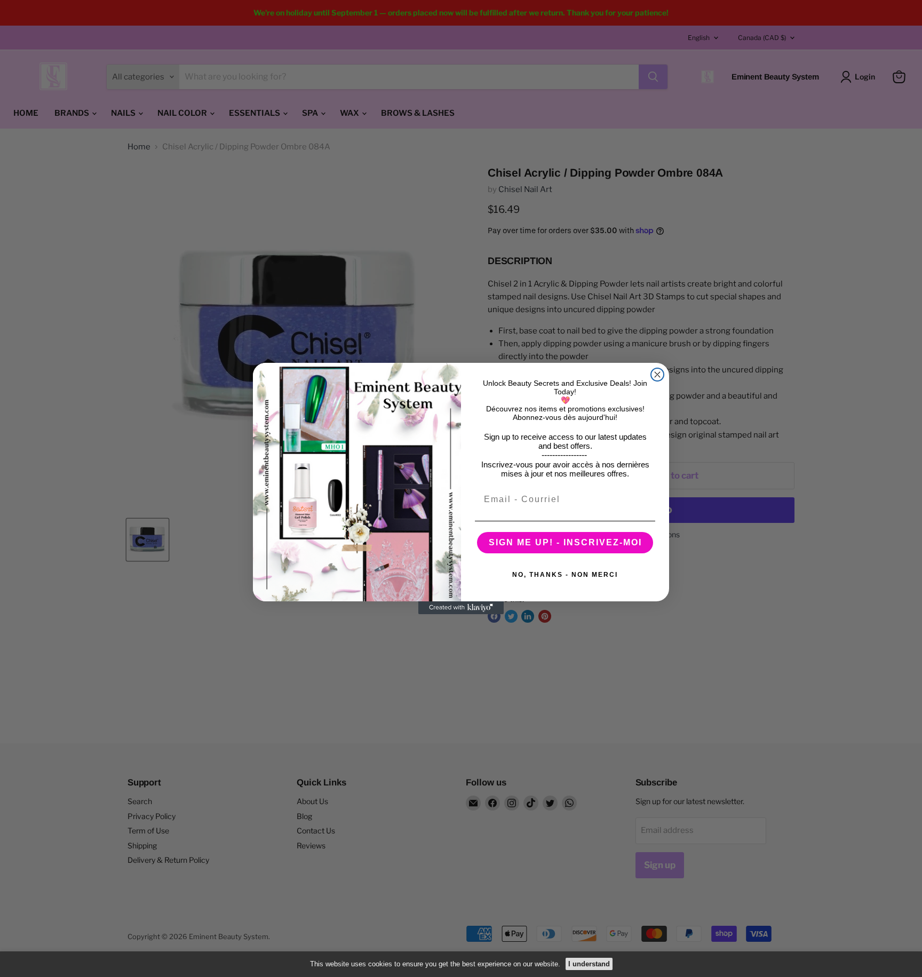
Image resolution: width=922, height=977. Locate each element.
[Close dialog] (657, 374)
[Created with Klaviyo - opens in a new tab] (461, 607)
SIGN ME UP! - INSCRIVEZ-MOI (565, 542)
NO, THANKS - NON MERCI (565, 574)
